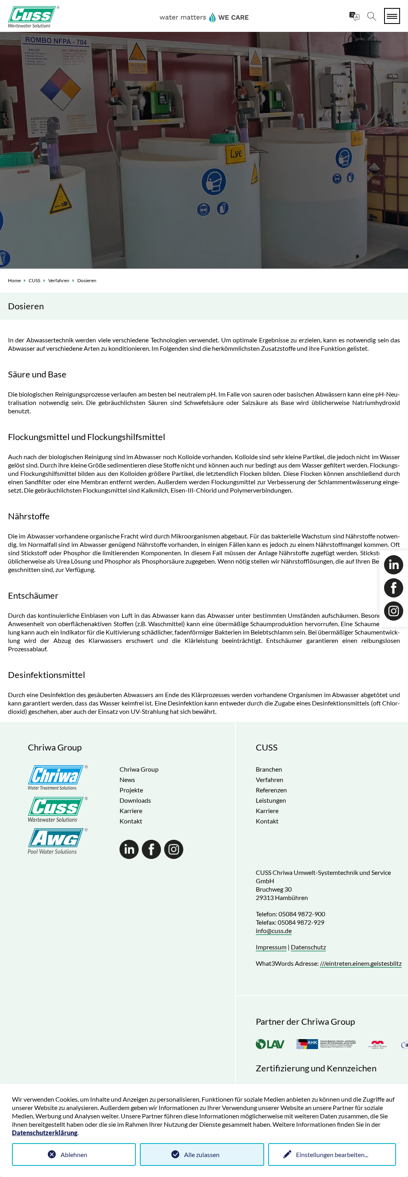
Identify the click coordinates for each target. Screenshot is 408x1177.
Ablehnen (74, 1154)
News (127, 779)
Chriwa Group (139, 769)
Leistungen (271, 800)
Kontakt (131, 821)
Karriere (131, 810)
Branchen (269, 769)
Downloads (135, 800)
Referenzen (271, 790)
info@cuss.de (274, 930)
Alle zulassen (202, 1154)
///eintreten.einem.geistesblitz (361, 963)
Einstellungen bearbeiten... (332, 1154)
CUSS (34, 280)
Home (14, 280)
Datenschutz (308, 947)
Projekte (131, 790)
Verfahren (58, 280)
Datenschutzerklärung (44, 1132)
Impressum (271, 947)
